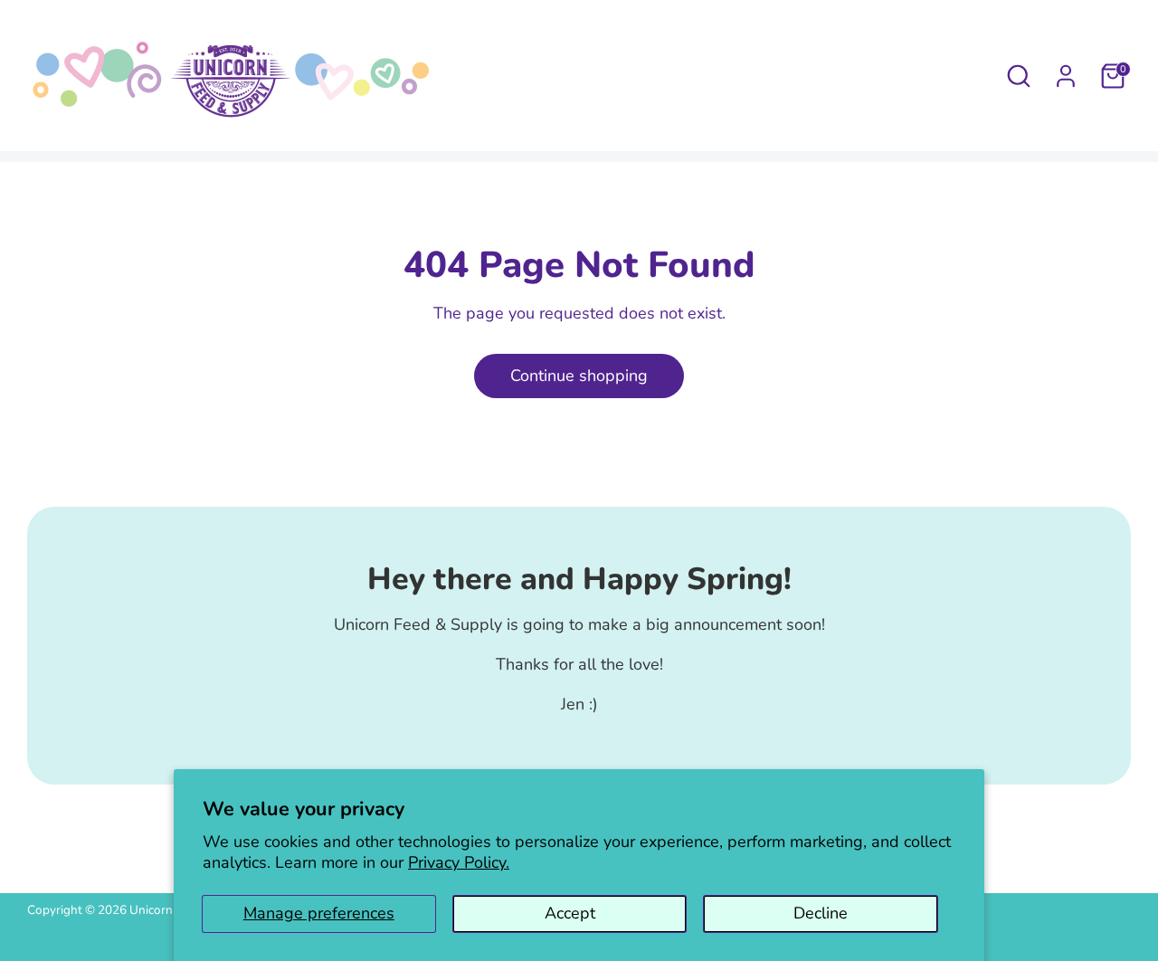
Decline (820, 913)
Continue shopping (579, 375)
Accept (570, 913)
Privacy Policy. (458, 862)
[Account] (1066, 76)
